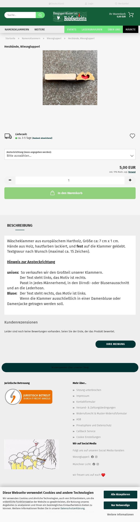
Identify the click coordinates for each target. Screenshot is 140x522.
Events (71, 29)
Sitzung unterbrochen (88, 390)
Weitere (39, 29)
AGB (78, 419)
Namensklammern (17, 29)
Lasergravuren (92, 29)
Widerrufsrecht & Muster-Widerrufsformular (101, 413)
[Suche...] (40, 15)
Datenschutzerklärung (73, 508)
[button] (9, 180)
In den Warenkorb (70, 193)
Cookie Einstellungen (88, 437)
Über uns (114, 29)
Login (90, 3)
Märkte (131, 29)
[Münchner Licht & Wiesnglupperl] (70, 16)
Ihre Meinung (115, 344)
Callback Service (86, 431)
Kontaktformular (85, 401)
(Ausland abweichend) (42, 138)
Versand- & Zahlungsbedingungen (96, 407)
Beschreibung (19, 225)
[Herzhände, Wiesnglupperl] (70, 77)
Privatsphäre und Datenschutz (93, 425)
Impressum (82, 395)
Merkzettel (123, 3)
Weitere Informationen (120, 514)
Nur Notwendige (120, 505)
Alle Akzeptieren (120, 494)
